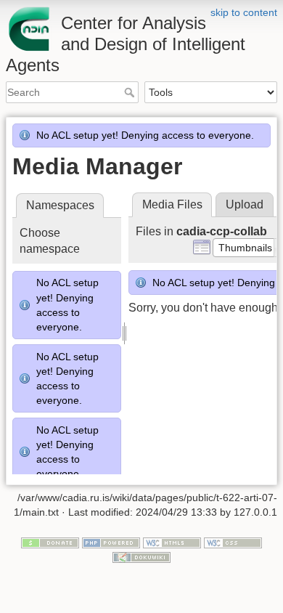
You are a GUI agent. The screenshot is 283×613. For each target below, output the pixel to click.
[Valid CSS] (233, 542)
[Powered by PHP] (111, 542)
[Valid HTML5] (172, 542)
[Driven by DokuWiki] (141, 556)
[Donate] (50, 542)
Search (131, 92)
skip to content (243, 12)
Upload (244, 204)
